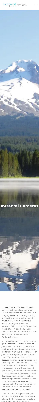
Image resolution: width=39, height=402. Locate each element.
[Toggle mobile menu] (36, 5)
